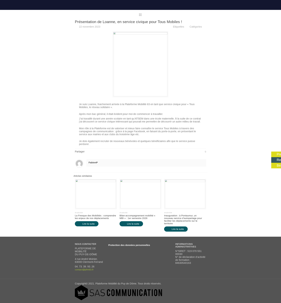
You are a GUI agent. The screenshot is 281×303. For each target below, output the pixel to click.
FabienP (93, 162)
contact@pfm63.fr (84, 269)
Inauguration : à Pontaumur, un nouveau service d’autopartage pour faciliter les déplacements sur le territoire (183, 219)
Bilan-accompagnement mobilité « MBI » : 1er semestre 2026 (137, 216)
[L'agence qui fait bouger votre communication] (118, 299)
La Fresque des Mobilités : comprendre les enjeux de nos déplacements (95, 216)
